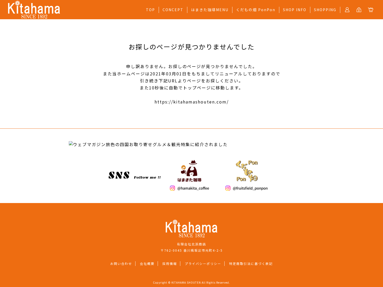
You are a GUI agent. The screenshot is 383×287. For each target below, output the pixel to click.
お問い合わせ (121, 263)
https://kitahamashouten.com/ (192, 102)
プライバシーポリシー (203, 263)
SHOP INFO (294, 9)
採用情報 (169, 263)
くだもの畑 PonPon (255, 9)
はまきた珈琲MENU (209, 9)
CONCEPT (173, 9)
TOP (150, 9)
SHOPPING (325, 9)
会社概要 (147, 263)
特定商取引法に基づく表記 (251, 263)
